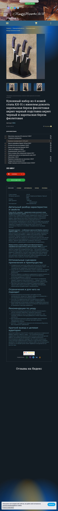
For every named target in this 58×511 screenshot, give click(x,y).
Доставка (44, 188)
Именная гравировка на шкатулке (21, 159)
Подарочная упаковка (16, 161)
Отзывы (19, 188)
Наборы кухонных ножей (13, 30)
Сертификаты (28, 188)
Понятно (51, 504)
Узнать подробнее (8, 507)
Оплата (37, 188)
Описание (11, 188)
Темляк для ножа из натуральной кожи (22, 155)
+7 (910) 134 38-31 (12, 18)
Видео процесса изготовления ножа (21, 163)
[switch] (6, 136)
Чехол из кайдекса (16, 149)
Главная (8, 28)
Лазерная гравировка (15, 138)
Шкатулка (13, 157)
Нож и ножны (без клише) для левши (21, 153)
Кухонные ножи (30, 28)
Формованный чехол (16, 151)
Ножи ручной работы (18, 28)
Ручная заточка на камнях (18, 145)
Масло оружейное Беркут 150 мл (19, 143)
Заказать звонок (30, 3)
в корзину (14, 174)
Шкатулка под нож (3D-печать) (19, 136)
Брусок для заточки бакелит (18, 147)
